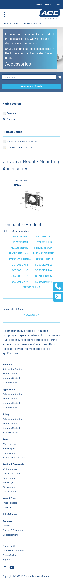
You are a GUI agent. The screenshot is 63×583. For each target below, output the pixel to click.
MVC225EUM (31, 314)
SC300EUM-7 (19, 281)
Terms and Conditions (14, 550)
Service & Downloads (13, 464)
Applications (9, 389)
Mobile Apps (9, 477)
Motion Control (10, 373)
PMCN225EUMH (18, 253)
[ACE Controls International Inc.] (49, 14)
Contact (57, 4)
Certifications (9, 491)
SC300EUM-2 (43, 264)
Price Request (9, 448)
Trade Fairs (8, 507)
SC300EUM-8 (43, 281)
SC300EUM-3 (19, 270)
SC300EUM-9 (31, 287)
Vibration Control (11, 378)
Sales (5, 439)
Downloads (47, 4)
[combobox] (29, 77)
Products (7, 364)
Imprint (6, 559)
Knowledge (8, 482)
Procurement (9, 452)
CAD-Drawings (10, 468)
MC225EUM (43, 236)
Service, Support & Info (14, 457)
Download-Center (11, 473)
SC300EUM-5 (19, 276)
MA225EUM (20, 236)
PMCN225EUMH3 (20, 259)
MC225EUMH (20, 242)
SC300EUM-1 (20, 264)
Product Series (12, 131)
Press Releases (10, 502)
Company (7, 521)
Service (39, 4)
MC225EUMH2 (43, 242)
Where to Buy (9, 443)
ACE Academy (9, 486)
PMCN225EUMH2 (44, 253)
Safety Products (10, 382)
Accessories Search (31, 86)
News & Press (9, 498)
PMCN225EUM (43, 247)
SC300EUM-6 (43, 276)
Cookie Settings (10, 546)
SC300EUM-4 (43, 270)
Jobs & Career (10, 514)
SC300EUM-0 (44, 259)
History (6, 525)
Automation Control (12, 369)
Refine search (12, 103)
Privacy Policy (9, 555)
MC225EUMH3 (20, 247)
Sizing (6, 414)
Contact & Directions (13, 530)
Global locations (10, 534)
